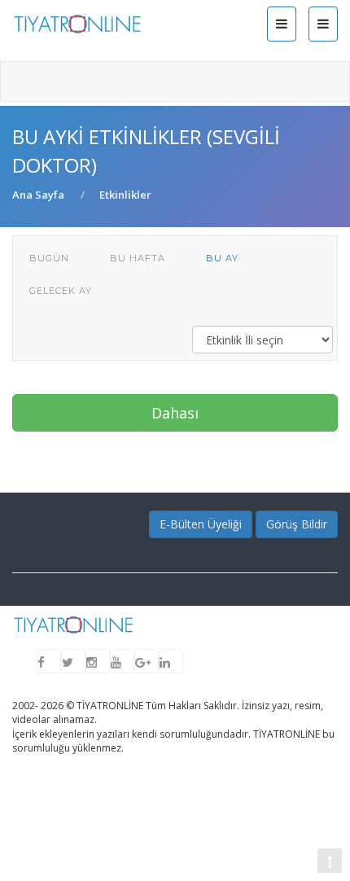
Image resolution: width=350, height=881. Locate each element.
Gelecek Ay (60, 290)
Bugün (49, 258)
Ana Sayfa (38, 194)
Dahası (175, 413)
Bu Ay (222, 258)
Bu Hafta (137, 258)
